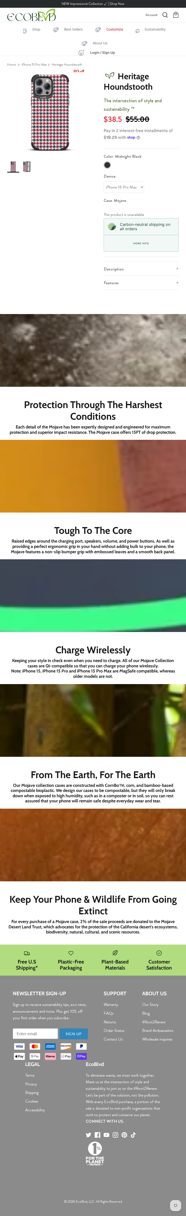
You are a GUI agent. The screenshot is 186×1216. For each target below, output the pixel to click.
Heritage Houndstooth (67, 64)
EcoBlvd (81, 1201)
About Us (100, 43)
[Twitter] (88, 1135)
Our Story (150, 1004)
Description (114, 269)
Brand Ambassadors (157, 1030)
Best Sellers (73, 29)
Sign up (74, 1034)
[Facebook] (97, 1135)
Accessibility (35, 1110)
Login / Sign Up (102, 52)
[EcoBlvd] (31, 15)
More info (141, 243)
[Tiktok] (133, 1135)
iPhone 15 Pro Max (34, 64)
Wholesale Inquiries (157, 1039)
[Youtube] (106, 1135)
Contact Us (113, 1039)
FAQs (109, 1013)
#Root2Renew (153, 1022)
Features (111, 283)
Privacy (31, 1084)
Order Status (114, 1030)
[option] (50, 112)
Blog (146, 1013)
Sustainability (155, 29)
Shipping (32, 1092)
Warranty (111, 1004)
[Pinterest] (124, 1135)
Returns (110, 1022)
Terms (30, 1075)
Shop (36, 29)
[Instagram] (115, 1135)
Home (11, 64)
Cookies (31, 1101)
